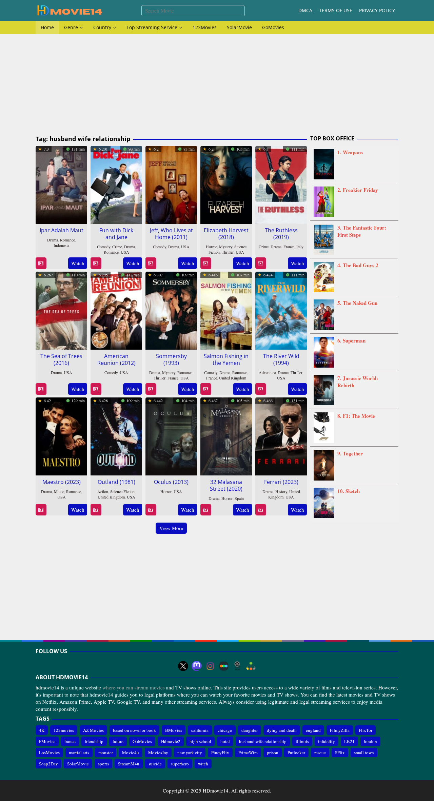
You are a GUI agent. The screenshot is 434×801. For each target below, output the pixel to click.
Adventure (267, 372)
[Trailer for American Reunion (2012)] (95, 389)
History (281, 491)
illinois (302, 741)
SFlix (340, 752)
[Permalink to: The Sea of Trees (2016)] (61, 309)
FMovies (47, 741)
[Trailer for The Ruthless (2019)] (260, 263)
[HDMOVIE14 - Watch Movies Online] (69, 9)
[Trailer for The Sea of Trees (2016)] (40, 389)
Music (59, 491)
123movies (64, 730)
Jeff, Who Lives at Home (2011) (171, 234)
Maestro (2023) (61, 482)
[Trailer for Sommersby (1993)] (150, 389)
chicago (225, 730)
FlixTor (365, 730)
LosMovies (49, 752)
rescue (320, 752)
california (200, 730)
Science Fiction (122, 491)
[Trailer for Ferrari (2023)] (260, 510)
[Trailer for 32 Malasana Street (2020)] (205, 510)
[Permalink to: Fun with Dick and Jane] (116, 183)
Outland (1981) (116, 482)
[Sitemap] (251, 666)
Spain (239, 498)
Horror (211, 246)
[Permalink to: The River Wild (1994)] (281, 309)
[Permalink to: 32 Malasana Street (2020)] (226, 435)
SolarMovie (78, 764)
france (70, 741)
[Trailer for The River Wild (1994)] (260, 389)
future (118, 741)
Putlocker (296, 752)
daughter (249, 730)
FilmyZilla (340, 730)
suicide (155, 764)
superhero (180, 764)
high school (200, 741)
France (288, 246)
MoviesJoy (158, 752)
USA (125, 252)
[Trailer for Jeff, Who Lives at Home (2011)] (150, 263)
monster (105, 752)
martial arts (79, 752)
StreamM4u (128, 764)
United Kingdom (232, 377)
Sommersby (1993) (171, 359)
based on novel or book (134, 730)
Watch (77, 263)
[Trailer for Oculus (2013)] (150, 510)
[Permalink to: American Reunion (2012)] (116, 309)
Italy (299, 246)
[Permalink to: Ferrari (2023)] (281, 435)
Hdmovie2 (170, 741)
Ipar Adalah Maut (61, 230)
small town (364, 752)
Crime (117, 246)
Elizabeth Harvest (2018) (226, 234)
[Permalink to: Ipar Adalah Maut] (61, 183)
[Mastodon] (197, 666)
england (313, 730)
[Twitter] (183, 666)
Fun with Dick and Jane (116, 234)
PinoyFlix (220, 752)
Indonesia (61, 245)
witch (203, 764)
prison (272, 752)
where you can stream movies (133, 687)
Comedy (103, 246)
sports (103, 764)
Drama (52, 239)
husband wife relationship (263, 741)
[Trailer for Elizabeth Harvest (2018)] (205, 263)
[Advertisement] (217, 84)
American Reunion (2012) (116, 359)
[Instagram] (210, 666)
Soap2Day (48, 764)
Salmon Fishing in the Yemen (226, 359)
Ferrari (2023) (281, 482)
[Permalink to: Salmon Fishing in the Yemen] (226, 309)
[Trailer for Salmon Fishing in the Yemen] (205, 389)
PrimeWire (248, 752)
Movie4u (130, 752)
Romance (67, 239)
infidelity (326, 741)
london (370, 741)
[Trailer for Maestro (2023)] (40, 510)
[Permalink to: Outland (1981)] (116, 435)
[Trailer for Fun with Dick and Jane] (95, 263)
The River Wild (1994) (281, 359)
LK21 (349, 741)
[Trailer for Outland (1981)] (95, 510)
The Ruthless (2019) (281, 234)
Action (102, 491)
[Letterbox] (224, 666)
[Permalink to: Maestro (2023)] (61, 435)
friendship (94, 741)
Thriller (228, 252)
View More (171, 528)
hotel (225, 741)
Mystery (225, 246)
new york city (189, 752)
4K (41, 730)
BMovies (173, 730)
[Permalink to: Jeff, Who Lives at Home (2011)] (171, 183)
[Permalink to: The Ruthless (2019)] (281, 183)
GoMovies (142, 741)
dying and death (282, 730)
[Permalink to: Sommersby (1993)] (171, 309)
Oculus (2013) (171, 482)
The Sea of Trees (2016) (61, 359)
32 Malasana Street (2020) (226, 485)
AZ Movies (93, 730)
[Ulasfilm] (237, 666)
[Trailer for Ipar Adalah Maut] (40, 263)
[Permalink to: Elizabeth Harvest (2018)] (226, 183)
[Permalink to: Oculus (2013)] (171, 435)
